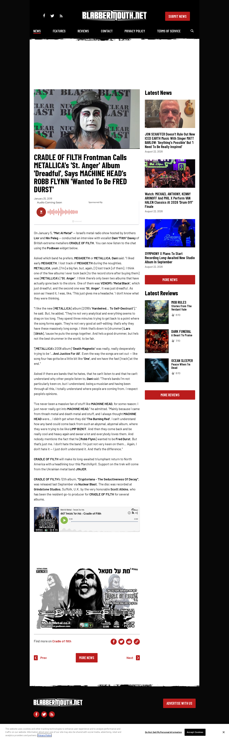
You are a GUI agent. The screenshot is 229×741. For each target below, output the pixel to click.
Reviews (83, 31)
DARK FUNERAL (181, 331)
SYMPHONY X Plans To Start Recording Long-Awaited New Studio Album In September (170, 257)
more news (170, 279)
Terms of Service (169, 31)
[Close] (223, 732)
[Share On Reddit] (129, 642)
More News (86, 657)
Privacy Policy (135, 31)
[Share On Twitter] (121, 642)
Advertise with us (179, 703)
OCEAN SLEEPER (182, 360)
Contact (107, 31)
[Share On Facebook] (114, 642)
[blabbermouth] (114, 19)
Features (59, 31)
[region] (114, 732)
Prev (43, 658)
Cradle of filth (61, 641)
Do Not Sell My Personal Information (163, 732)
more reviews (170, 395)
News (37, 31)
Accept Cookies (195, 732)
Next (130, 658)
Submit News (177, 16)
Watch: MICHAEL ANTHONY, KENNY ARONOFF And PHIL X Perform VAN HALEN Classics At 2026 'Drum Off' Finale (169, 200)
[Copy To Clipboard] (137, 642)
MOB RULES (178, 302)
